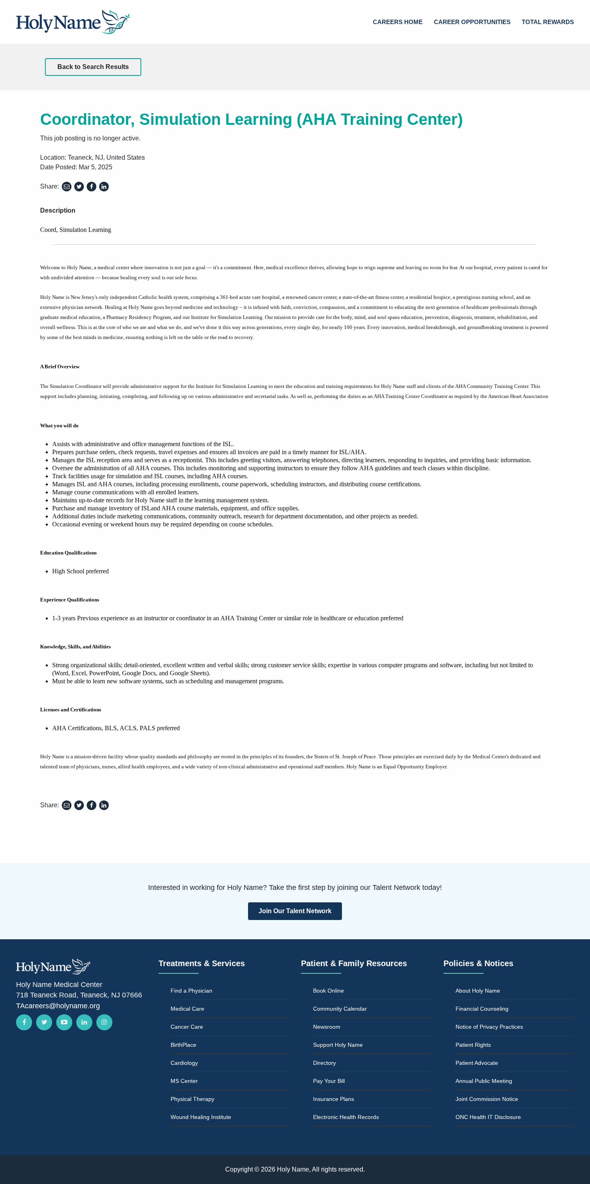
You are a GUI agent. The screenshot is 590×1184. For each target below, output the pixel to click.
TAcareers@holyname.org (58, 1006)
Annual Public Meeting (484, 1081)
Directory (324, 1063)
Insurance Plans (333, 1099)
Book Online (328, 990)
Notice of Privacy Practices (489, 1027)
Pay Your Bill (329, 1081)
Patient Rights (473, 1045)
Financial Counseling (482, 1008)
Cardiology (184, 1063)
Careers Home (398, 21)
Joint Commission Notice (487, 1099)
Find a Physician (191, 990)
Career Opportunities (472, 21)
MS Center (184, 1081)
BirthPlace (183, 1045)
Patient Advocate (477, 1063)
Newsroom (326, 1027)
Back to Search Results (93, 66)
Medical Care (187, 1008)
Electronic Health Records (346, 1117)
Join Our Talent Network (295, 911)
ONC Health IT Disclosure (488, 1117)
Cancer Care (187, 1027)
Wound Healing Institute (201, 1117)
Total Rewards (548, 21)
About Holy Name (478, 990)
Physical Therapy (192, 1099)
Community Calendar (340, 1008)
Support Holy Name (338, 1045)
